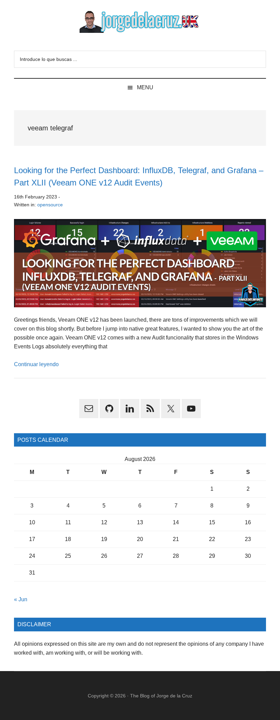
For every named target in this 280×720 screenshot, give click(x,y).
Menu (145, 87)
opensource (50, 204)
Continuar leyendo (36, 364)
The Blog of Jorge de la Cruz (161, 695)
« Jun (20, 599)
